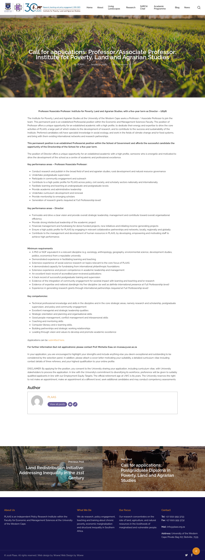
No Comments (120, 64)
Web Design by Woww (72, 555)
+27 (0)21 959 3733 (175, 516)
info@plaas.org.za (176, 527)
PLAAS (80, 64)
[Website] (75, 404)
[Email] (70, 404)
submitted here (56, 340)
